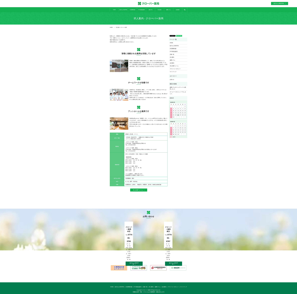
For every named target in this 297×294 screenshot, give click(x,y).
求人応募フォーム (174, 65)
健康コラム (168, 9)
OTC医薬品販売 (141, 9)
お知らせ (172, 79)
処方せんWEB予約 (123, 9)
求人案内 (159, 9)
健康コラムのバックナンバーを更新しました (178, 88)
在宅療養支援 (132, 9)
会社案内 (178, 9)
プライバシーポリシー (175, 68)
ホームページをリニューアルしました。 (178, 92)
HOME (114, 9)
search (184, 9)
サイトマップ (173, 71)
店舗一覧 (150, 9)
